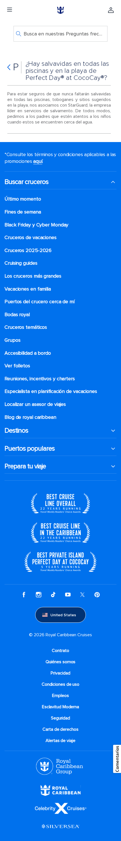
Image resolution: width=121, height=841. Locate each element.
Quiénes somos (61, 662)
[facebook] (24, 594)
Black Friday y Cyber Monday (36, 225)
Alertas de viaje (60, 740)
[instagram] (38, 594)
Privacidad (60, 673)
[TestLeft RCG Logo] (59, 766)
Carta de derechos (60, 729)
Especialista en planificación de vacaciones (51, 391)
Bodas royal (17, 315)
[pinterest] (97, 594)
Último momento (23, 199)
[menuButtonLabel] (10, 10)
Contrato (60, 650)
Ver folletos (17, 366)
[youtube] (68, 594)
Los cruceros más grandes (33, 276)
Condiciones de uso (60, 684)
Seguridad (60, 718)
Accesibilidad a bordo (28, 353)
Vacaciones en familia (28, 289)
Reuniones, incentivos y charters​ (40, 379)
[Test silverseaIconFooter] (60, 826)
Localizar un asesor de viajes (35, 404)
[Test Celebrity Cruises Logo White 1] (60, 808)
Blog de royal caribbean (30, 417)
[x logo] (82, 594)
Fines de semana (23, 212)
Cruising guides (21, 263)
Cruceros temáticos (26, 327)
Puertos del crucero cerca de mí (40, 302)
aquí (37, 161)
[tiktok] (53, 594)
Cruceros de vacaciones (31, 237)
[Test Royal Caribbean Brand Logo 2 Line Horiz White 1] (60, 790)
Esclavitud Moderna (60, 707)
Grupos (12, 340)
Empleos (60, 695)
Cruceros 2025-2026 (28, 250)
